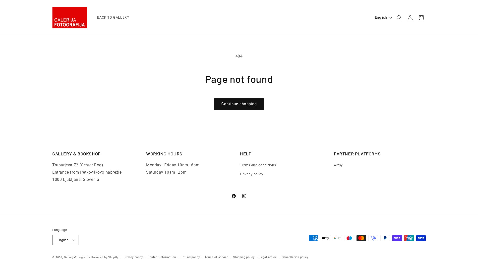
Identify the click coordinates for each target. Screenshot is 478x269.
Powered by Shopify (105, 257)
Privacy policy (251, 174)
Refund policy (190, 257)
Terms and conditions (258, 165)
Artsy (338, 165)
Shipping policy (244, 257)
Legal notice (268, 257)
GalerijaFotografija (77, 257)
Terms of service (216, 257)
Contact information (162, 257)
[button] (399, 17)
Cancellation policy (295, 257)
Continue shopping (239, 104)
